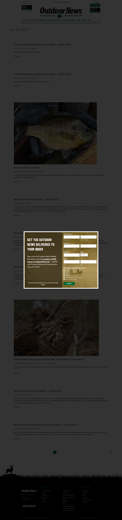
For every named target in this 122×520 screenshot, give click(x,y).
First (65, 265)
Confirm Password (85, 249)
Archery (67, 274)
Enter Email (67, 240)
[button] (96, 233)
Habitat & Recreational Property (74, 277)
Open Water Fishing (70, 272)
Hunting (67, 275)
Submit (69, 283)
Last (81, 265)
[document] (61, 260)
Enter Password (68, 249)
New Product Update (71, 279)
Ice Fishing (68, 270)
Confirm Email (84, 240)
